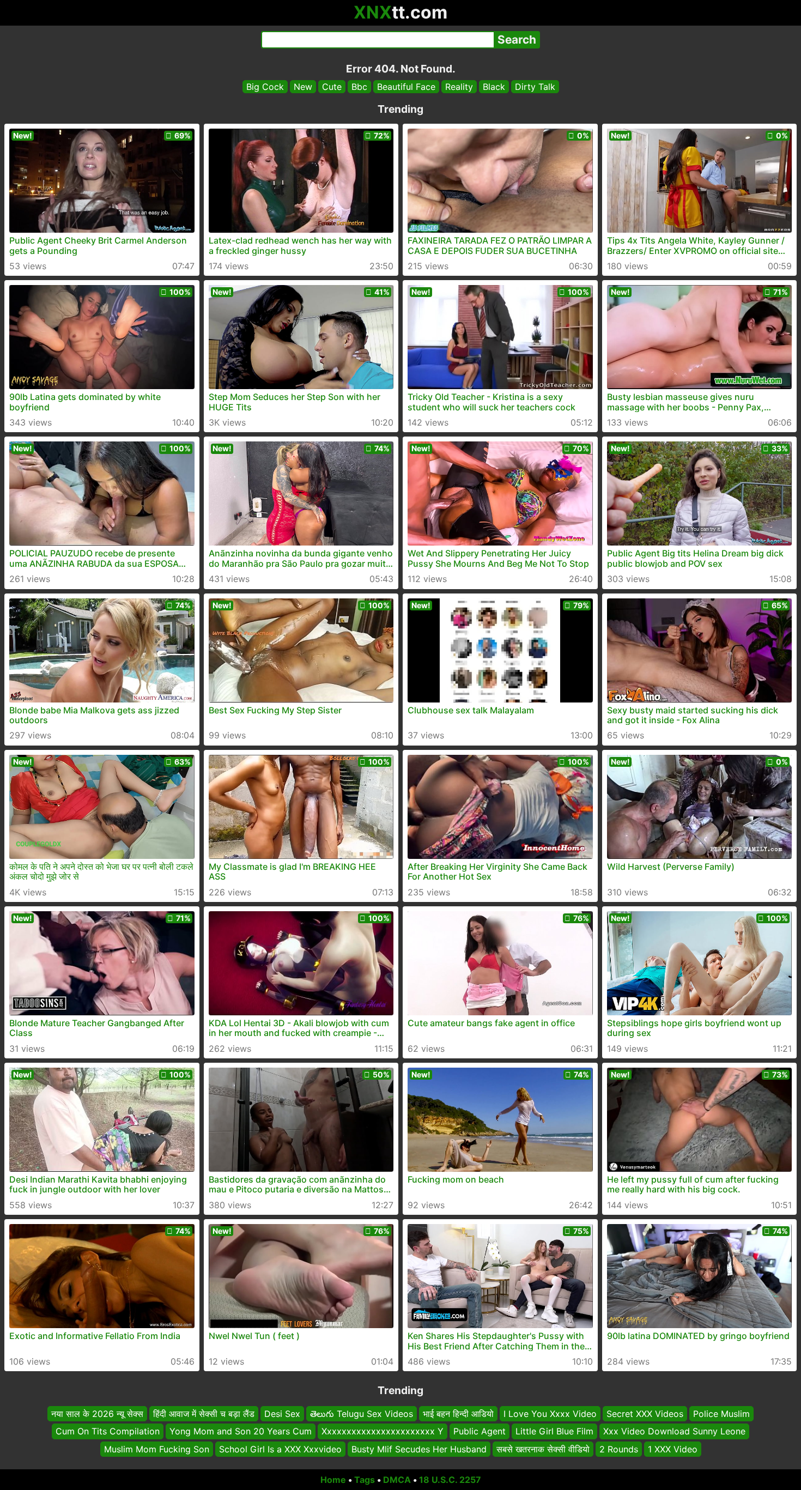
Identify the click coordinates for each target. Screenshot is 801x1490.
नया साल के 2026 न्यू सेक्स (97, 1413)
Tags (364, 1480)
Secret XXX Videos (644, 1413)
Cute (332, 86)
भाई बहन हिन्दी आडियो (458, 1413)
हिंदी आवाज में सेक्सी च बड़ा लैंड (203, 1413)
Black (494, 86)
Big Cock (265, 86)
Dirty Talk (535, 86)
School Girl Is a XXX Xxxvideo (280, 1449)
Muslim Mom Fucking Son (156, 1449)
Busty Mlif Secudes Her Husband (419, 1449)
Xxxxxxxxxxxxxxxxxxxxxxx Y (382, 1431)
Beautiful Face (406, 86)
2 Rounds (618, 1449)
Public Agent (479, 1431)
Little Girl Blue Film (554, 1431)
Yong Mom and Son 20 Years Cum (240, 1431)
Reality (459, 86)
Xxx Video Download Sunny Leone (674, 1431)
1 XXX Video (672, 1449)
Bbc (359, 86)
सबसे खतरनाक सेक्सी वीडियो (543, 1449)
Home (333, 1480)
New (303, 86)
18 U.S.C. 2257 (450, 1480)
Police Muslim (721, 1413)
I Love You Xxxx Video (550, 1413)
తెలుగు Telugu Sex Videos (361, 1413)
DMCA (397, 1480)
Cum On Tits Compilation (108, 1431)
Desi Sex (282, 1413)
